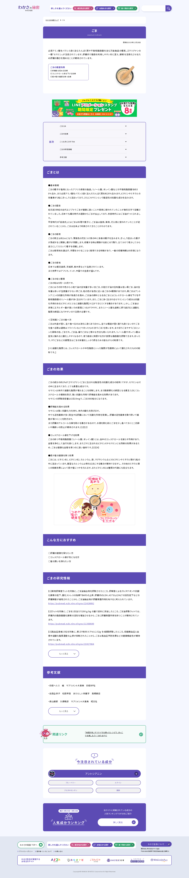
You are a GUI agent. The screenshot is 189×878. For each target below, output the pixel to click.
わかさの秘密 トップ (52, 20)
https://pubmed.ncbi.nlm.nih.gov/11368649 (71, 623)
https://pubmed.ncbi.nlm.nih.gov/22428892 (71, 603)
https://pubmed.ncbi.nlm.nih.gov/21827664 (71, 643)
